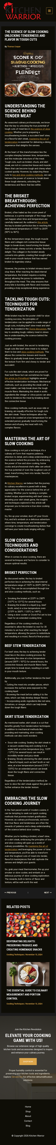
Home (28, 1106)
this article (42, 222)
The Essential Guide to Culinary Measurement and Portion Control (27, 994)
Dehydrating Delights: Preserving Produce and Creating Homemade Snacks (24, 945)
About (28, 1116)
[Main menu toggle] (49, 10)
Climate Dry (17, 1077)
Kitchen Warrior (15, 483)
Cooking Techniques (15, 954)
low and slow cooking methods (27, 175)
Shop (28, 1111)
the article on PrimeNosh (17, 378)
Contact (28, 1121)
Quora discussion (37, 329)
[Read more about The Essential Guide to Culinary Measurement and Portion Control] (28, 974)
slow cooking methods (32, 352)
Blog (28, 1125)
